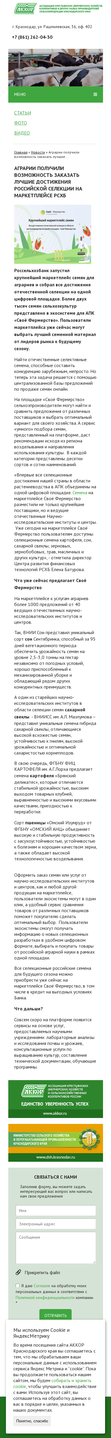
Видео (22, 133)
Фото (20, 123)
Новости (38, 152)
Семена (80, 492)
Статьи (22, 113)
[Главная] (58, 8)
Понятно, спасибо (32, 1421)
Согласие (42, 1285)
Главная (21, 152)
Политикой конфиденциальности (45, 1297)
